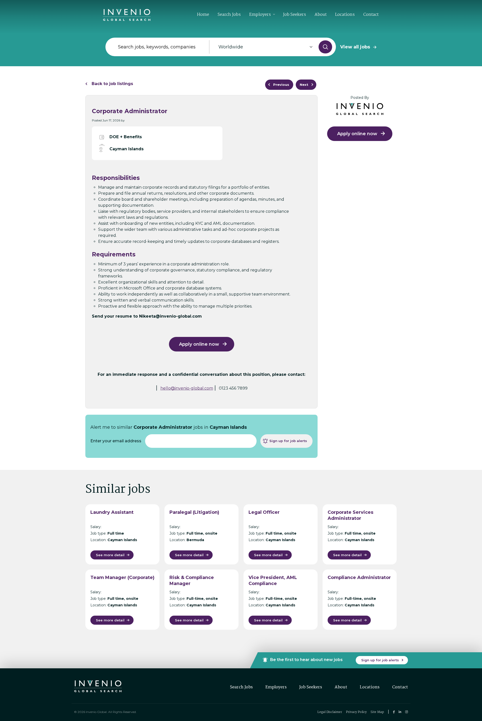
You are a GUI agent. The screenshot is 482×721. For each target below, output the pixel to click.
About (321, 14)
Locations (345, 14)
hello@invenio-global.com (186, 388)
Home (203, 14)
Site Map (377, 712)
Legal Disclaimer (329, 712)
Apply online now (199, 344)
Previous (281, 85)
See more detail (110, 555)
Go (325, 47)
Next (304, 85)
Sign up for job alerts (288, 441)
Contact (371, 14)
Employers (260, 14)
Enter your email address (115, 441)
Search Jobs (229, 14)
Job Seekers (294, 14)
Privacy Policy (356, 712)
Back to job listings (112, 83)
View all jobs (355, 47)
